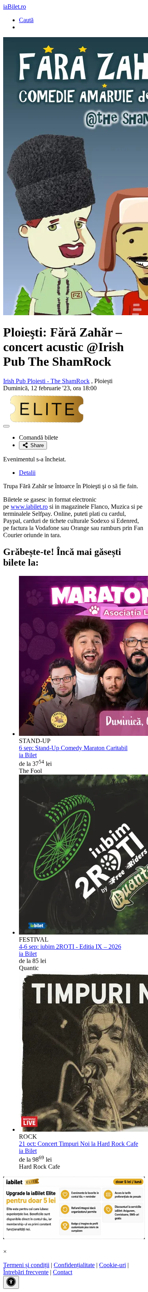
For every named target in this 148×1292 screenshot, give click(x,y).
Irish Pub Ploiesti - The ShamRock (46, 381)
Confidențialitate (74, 1265)
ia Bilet (28, 755)
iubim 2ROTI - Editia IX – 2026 (70, 946)
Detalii (27, 472)
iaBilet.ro (14, 6)
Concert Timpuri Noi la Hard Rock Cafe (78, 1143)
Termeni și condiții (26, 1265)
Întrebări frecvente (26, 1272)
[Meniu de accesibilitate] (11, 1282)
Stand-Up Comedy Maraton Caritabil (73, 748)
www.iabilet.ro (29, 506)
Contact (62, 1272)
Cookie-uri (112, 1265)
